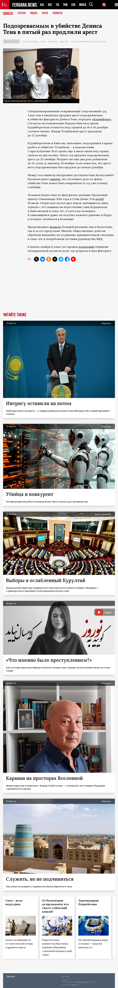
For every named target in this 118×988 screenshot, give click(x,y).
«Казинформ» (101, 119)
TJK (57, 5)
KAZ (42, 5)
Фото (45, 13)
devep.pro (75, 985)
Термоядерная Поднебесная (88, 902)
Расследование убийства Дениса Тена (88, 41)
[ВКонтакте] (42, 259)
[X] (36, 259)
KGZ (50, 5)
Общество (64, 41)
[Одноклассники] (48, 259)
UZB (73, 5)
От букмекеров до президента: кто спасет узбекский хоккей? (55, 906)
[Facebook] (67, 259)
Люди (43, 41)
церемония (86, 247)
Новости (8, 13)
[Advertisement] (59, 289)
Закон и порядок (30, 41)
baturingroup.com (82, 982)
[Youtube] (73, 259)
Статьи (22, 13)
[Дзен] (54, 259)
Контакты (11, 976)
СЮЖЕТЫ (58, 13)
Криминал (52, 41)
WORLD (82, 5)
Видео (33, 13)
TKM (65, 5)
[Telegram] (61, 259)
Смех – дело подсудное (13, 902)
